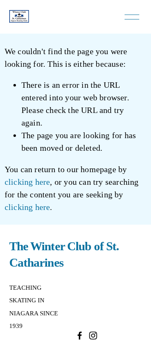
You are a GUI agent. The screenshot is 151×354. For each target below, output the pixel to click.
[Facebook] (80, 335)
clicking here (27, 181)
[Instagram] (93, 335)
